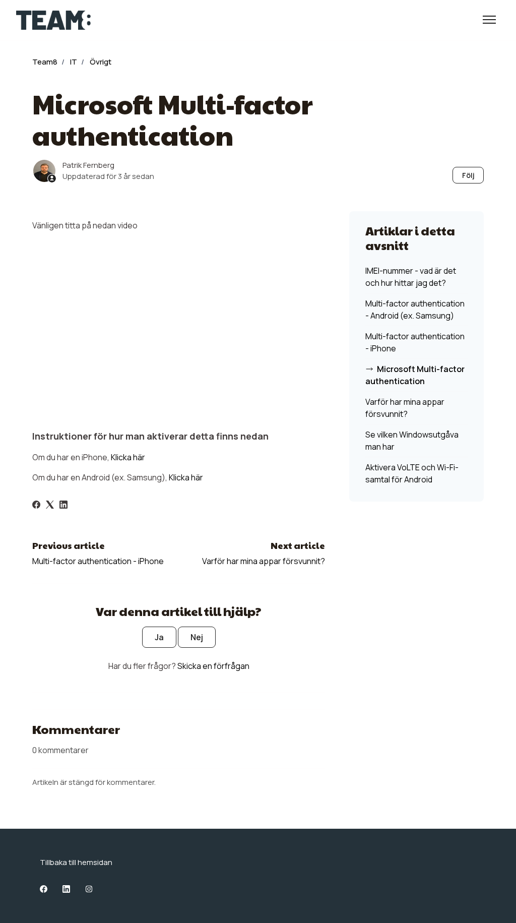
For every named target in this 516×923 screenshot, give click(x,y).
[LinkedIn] (63, 505)
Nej (196, 637)
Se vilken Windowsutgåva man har (412, 440)
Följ (468, 175)
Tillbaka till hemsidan (76, 862)
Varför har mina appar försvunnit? (263, 561)
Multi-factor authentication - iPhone (98, 561)
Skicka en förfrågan (213, 665)
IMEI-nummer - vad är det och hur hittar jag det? (410, 276)
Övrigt (100, 61)
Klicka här (128, 457)
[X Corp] (50, 505)
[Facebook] (36, 505)
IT (73, 61)
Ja (159, 637)
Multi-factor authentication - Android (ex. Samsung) (415, 309)
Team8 (44, 61)
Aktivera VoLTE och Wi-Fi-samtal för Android (412, 473)
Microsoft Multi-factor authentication (415, 375)
